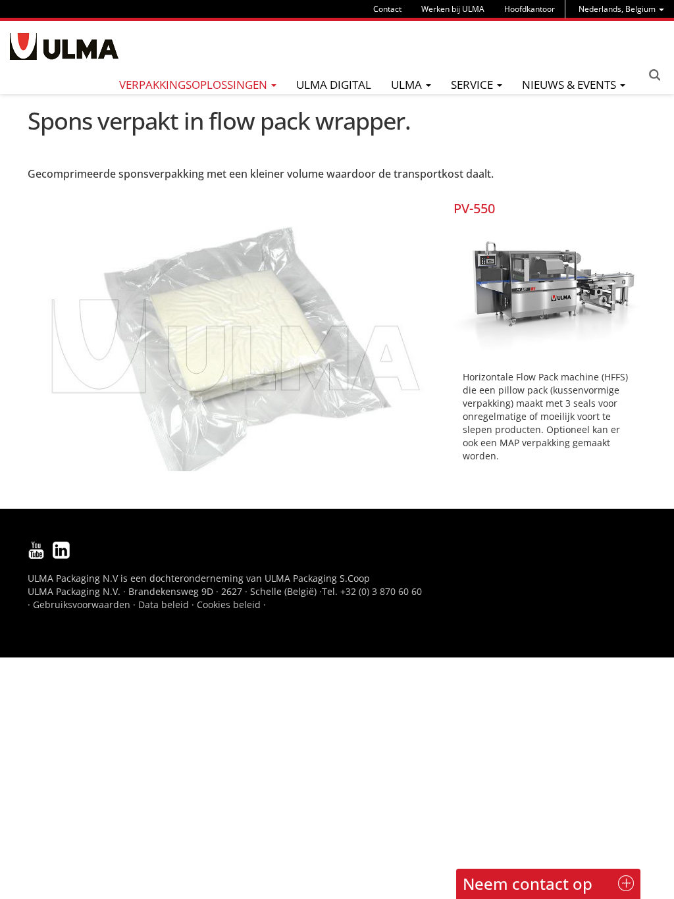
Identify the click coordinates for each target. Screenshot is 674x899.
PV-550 (474, 208)
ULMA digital (333, 84)
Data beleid (163, 604)
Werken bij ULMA (452, 8)
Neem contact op (527, 883)
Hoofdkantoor (529, 8)
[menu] (621, 8)
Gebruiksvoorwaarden (81, 604)
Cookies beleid (229, 604)
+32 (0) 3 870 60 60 (381, 591)
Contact (387, 8)
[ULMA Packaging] (64, 46)
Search (654, 75)
